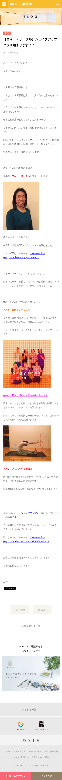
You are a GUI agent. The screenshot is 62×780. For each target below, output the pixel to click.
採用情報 (54, 751)
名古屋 (13, 4)
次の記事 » (42, 609)
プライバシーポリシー (37, 751)
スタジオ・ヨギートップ (14, 751)
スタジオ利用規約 (21, 757)
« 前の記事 (19, 609)
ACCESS (27, 4)
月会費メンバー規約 (40, 757)
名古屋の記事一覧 (31, 625)
